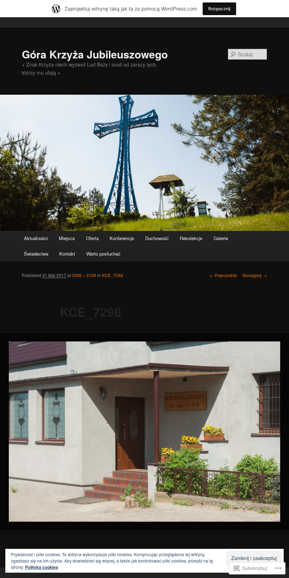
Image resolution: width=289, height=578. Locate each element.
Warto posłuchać (103, 253)
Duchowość (157, 238)
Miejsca (67, 238)
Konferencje (122, 238)
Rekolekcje (191, 238)
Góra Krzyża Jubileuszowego (95, 54)
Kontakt (67, 253)
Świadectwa (36, 253)
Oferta (92, 238)
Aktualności (36, 238)
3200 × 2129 (84, 275)
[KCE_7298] (144, 431)
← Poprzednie (223, 275)
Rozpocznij (219, 8)
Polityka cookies (41, 567)
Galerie (221, 238)
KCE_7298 (112, 275)
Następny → (254, 275)
